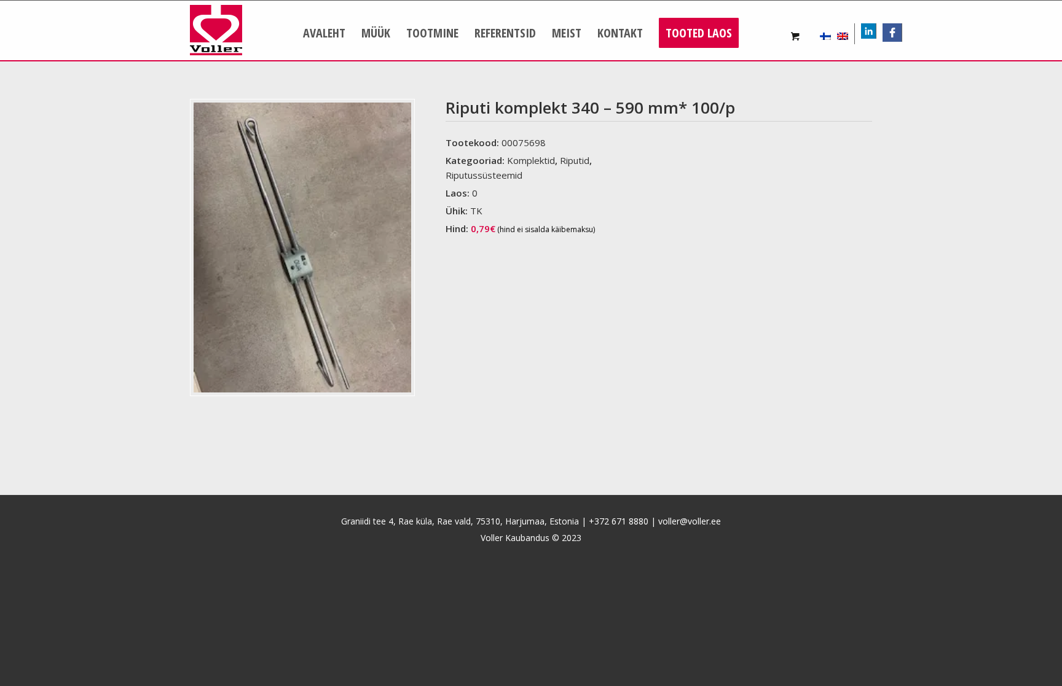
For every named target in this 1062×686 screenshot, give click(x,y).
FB (896, 32)
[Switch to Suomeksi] (825, 33)
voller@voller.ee (689, 521)
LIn (876, 32)
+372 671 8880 (618, 521)
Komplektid (531, 160)
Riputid (574, 160)
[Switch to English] (842, 33)
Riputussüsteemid (484, 175)
